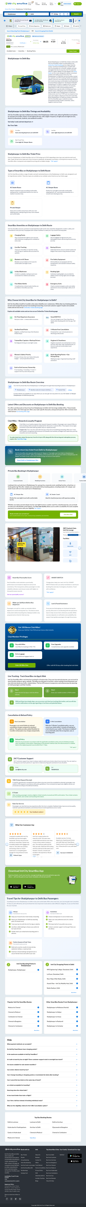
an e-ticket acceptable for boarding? (18, 1085)
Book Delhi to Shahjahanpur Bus (27, 460)
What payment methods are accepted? (19, 1044)
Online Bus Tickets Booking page (33, 307)
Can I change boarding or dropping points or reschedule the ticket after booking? (33, 1075)
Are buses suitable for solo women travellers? (21, 1064)
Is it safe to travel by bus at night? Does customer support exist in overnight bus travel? (35, 1059)
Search (76, 14)
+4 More (70, 390)
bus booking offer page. (23, 411)
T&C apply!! (37, 508)
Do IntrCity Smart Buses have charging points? (22, 1049)
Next (78, 21)
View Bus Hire (68, 514)
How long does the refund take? (17, 1090)
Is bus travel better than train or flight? (19, 1095)
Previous (4, 21)
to (13, 1122)
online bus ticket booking (55, 65)
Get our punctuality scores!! (15, 594)
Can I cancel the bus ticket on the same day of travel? (24, 1080)
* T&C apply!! (54, 161)
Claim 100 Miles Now (21, 665)
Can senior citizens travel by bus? (18, 1069)
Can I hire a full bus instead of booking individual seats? (25, 1100)
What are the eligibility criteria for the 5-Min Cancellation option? (27, 1105)
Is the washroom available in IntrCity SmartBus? (22, 1054)
